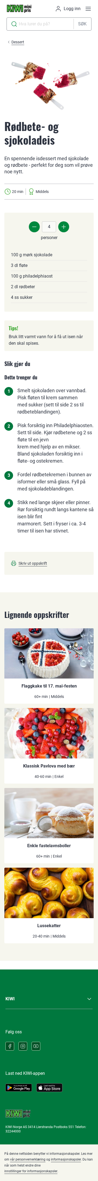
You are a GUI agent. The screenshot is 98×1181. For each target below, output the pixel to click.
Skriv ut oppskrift (33, 563)
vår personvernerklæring (27, 1159)
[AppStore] (49, 1087)
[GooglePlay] (18, 1087)
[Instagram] (23, 1046)
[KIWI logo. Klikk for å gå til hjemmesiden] (19, 8)
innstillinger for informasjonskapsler (30, 1171)
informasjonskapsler (66, 1159)
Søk (82, 23)
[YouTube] (36, 1046)
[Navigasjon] (88, 8)
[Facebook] (9, 1046)
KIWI (10, 998)
